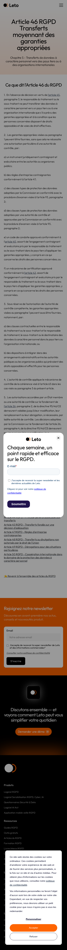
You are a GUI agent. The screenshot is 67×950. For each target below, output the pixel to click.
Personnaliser (33, 919)
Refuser (33, 936)
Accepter (33, 927)
